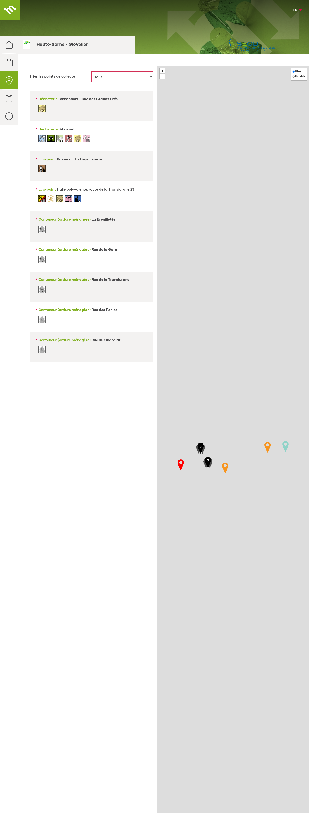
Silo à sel (56, 129)
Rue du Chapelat (79, 340)
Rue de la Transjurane (83, 279)
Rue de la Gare (77, 249)
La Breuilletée (76, 219)
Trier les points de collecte (52, 76)
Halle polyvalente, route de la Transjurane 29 (86, 189)
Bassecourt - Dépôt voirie (70, 159)
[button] (181, 465)
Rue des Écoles (77, 310)
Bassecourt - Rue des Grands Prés (78, 99)
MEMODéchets (10, 10)
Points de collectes (9, 80)
